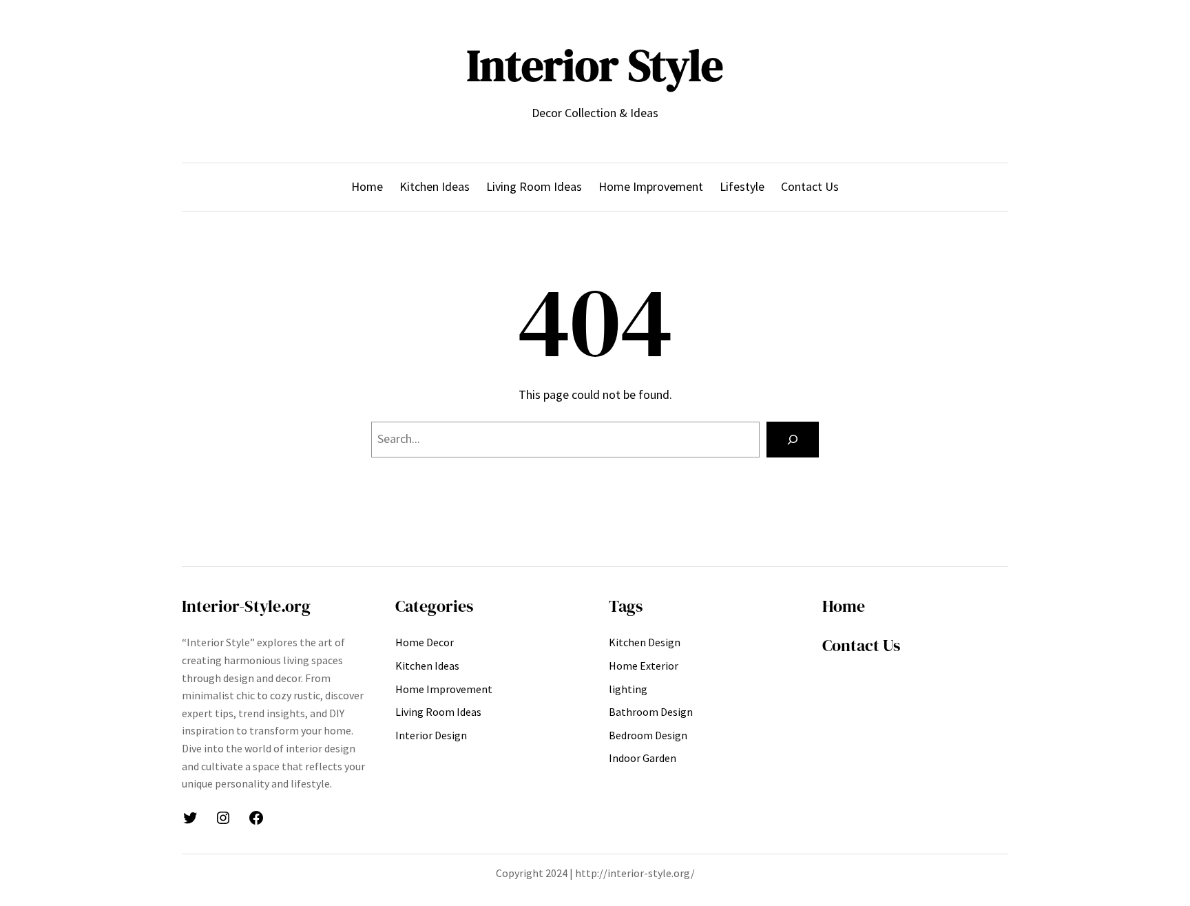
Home (843, 606)
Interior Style (595, 65)
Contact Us (861, 645)
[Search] (792, 439)
